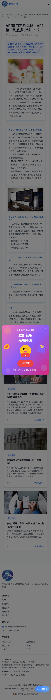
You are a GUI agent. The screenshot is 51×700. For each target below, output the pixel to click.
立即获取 (25, 363)
